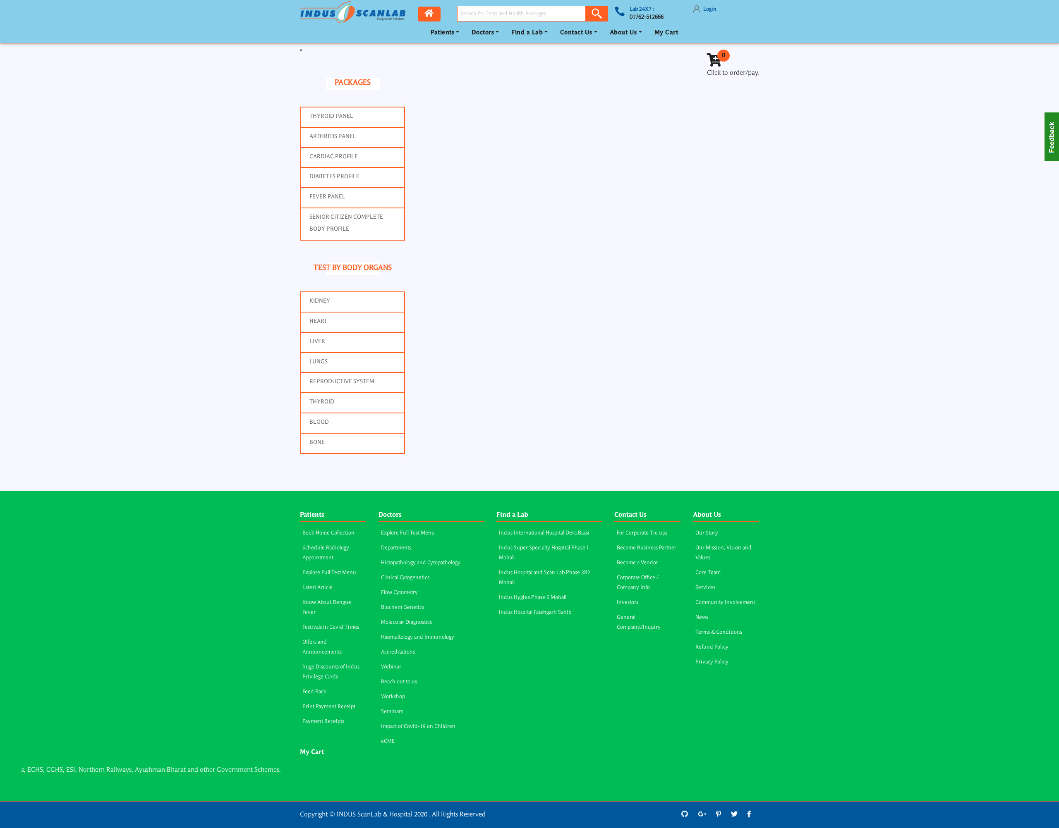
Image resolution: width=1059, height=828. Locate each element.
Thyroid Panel (331, 116)
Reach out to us (399, 682)
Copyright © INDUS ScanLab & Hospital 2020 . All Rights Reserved (393, 814)
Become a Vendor (637, 563)
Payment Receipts (323, 721)
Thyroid (321, 402)
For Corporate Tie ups (642, 533)
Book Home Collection (328, 533)
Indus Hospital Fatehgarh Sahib (535, 612)
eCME (388, 741)
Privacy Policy (711, 662)
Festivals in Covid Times (330, 627)
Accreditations (398, 652)
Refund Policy (711, 647)
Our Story (706, 533)
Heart (318, 321)
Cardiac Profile (333, 157)
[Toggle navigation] (301, 50)
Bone (317, 442)
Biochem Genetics (402, 607)
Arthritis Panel (332, 136)
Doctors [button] (483, 33)
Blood (319, 422)
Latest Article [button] (317, 587)
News (701, 617)
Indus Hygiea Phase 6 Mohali (533, 597)
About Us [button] (623, 33)
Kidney (319, 301)
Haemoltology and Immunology (417, 637)
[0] (714, 63)
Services (705, 587)
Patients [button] (442, 33)
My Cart (666, 33)
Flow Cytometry (399, 592)
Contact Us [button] (576, 33)
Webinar (391, 667)
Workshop (393, 696)
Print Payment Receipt (328, 706)
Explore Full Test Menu (329, 572)
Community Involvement (725, 602)
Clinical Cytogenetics (405, 577)
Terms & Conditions (718, 632)
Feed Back (314, 691)
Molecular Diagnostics (406, 622)
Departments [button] (396, 548)
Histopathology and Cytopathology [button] (420, 563)
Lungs (318, 362)
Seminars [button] (392, 711)
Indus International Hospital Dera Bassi (544, 533)
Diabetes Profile (334, 176)
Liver (317, 341)
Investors (627, 602)
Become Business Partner (646, 548)
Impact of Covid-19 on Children (418, 726)
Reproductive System (341, 381)
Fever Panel (327, 197)
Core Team (708, 572)
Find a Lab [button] (527, 33)
